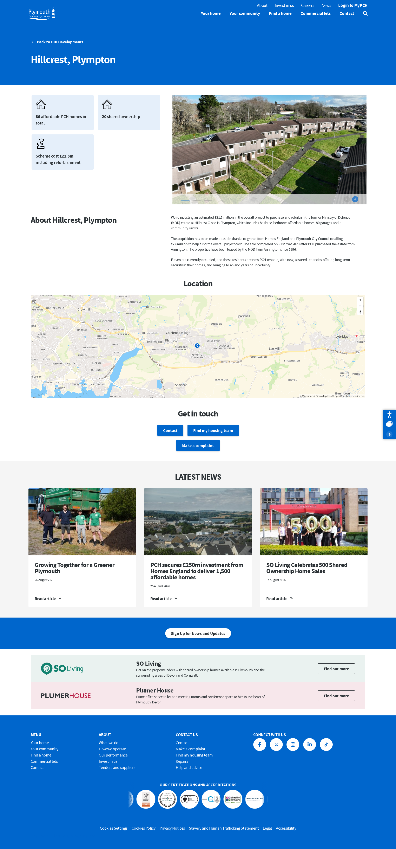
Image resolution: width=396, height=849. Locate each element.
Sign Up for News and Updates (198, 633)
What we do (108, 742)
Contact (346, 13)
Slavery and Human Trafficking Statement (224, 828)
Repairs (182, 761)
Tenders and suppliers (117, 767)
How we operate (112, 748)
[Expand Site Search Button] (362, 13)
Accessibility (286, 828)
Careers (307, 5)
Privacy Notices (172, 828)
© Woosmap (306, 396)
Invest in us (284, 5)
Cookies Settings (113, 828)
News (326, 5)
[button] (389, 414)
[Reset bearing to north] (360, 312)
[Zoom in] (360, 300)
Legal (267, 828)
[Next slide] (355, 199)
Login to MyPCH (353, 5)
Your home (211, 13)
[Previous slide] (347, 199)
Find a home (280, 13)
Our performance (113, 755)
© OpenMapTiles (323, 396)
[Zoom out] (360, 306)
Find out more (336, 668)
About (262, 5)
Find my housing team (213, 430)
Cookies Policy (144, 828)
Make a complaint (198, 445)
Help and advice (189, 767)
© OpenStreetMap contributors (348, 396)
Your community (245, 13)
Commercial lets (315, 13)
